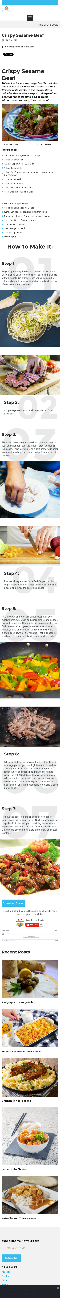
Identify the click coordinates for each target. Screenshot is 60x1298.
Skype (5, 1284)
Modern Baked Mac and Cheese (21, 1051)
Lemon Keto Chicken (15, 1169)
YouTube (6, 1271)
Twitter (5, 1280)
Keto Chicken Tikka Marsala (19, 1218)
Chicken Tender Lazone (16, 1100)
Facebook (6, 1276)
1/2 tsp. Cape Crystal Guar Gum (19, 163)
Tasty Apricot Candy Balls (17, 1002)
